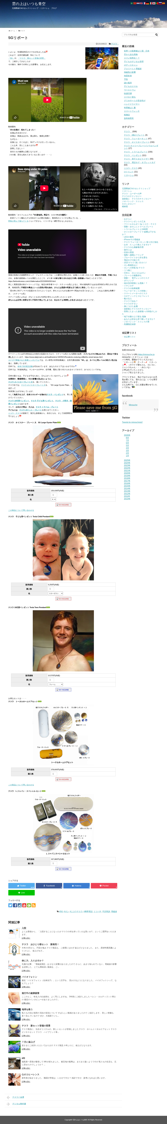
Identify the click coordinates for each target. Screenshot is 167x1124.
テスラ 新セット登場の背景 (36, 1025)
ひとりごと (129, 172)
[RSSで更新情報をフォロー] (34, 905)
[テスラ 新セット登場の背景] (14, 1031)
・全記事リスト (129, 337)
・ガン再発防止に (130, 265)
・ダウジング (128, 281)
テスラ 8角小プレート (134, 135)
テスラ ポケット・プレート (30, 410)
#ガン (66, 911)
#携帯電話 (88, 911)
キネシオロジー (129, 204)
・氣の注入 (127, 299)
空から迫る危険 (131, 54)
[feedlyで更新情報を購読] (29, 905)
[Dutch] (138, 3)
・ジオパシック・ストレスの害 (135, 322)
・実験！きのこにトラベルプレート (137, 227)
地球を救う (27, 1009)
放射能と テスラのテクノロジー (136, 199)
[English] (141, 3)
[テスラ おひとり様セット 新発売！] (14, 949)
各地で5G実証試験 (25, 366)
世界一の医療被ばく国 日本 (136, 51)
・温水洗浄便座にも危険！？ (134, 283)
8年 (23, 1058)
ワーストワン (130, 90)
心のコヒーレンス (30, 1074)
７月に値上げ (28, 1042)
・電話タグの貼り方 (131, 260)
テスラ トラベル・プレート (47, 407)
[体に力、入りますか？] (14, 966)
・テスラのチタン (130, 304)
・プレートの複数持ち (132, 275)
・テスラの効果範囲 (131, 288)
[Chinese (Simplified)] (135, 3)
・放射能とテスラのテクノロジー (136, 309)
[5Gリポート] (76, 885)
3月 (127, 451)
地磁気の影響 (130, 72)
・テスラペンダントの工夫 (133, 221)
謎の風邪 (128, 83)
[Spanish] (163, 3)
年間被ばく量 (130, 108)
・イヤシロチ (128, 286)
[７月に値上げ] (14, 1047)
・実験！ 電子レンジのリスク (135, 278)
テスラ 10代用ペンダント (18, 401)
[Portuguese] (157, 3)
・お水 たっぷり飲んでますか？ (136, 245)
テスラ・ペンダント (55, 394)
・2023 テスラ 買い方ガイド (134, 263)
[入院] (14, 933)
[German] (147, 3)
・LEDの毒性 (128, 237)
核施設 (127, 115)
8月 (127, 438)
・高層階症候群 (129, 324)
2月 (127, 453)
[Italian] (150, 3)
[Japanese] (154, 3)
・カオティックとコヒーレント (135, 296)
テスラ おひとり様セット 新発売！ (40, 944)
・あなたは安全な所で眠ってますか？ (138, 319)
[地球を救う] (14, 1014)
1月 (127, 456)
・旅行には (127, 250)
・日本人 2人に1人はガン (134, 273)
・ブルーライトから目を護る (134, 257)
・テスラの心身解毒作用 (133, 247)
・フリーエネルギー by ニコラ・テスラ (139, 224)
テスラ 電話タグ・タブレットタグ (139, 162)
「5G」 (11, 58)
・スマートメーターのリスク (134, 293)
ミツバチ (97, 911)
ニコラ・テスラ (14, 413)
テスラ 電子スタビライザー (136, 159)
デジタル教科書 (19, 1104)
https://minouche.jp (146, 354)
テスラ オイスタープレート (136, 142)
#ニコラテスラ (76, 911)
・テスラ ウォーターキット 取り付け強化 (140, 242)
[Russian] (160, 3)
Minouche (133, 405)
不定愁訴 (106, 911)
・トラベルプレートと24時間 (135, 229)
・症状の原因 (128, 252)
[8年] (14, 1063)
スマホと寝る (130, 97)
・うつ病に (127, 270)
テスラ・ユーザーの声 (132, 194)
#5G (61, 911)
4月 (127, 448)
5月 (127, 445)
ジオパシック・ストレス (133, 201)
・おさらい (127, 219)
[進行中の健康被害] (14, 998)
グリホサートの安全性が (134, 101)
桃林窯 (125, 206)
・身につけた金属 (130, 306)
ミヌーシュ (129, 175)
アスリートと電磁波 (133, 69)
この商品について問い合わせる (21, 510)
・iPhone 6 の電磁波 (131, 239)
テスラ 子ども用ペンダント (42, 401)
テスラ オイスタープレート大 (20, 382)
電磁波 (114, 911)
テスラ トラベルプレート (135, 152)
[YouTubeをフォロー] (24, 905)
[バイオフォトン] (14, 982)
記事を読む (26, 938)
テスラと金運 (18, 1097)
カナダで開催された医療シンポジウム (23, 360)
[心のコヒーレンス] (14, 1079)
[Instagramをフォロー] (20, 905)
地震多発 (128, 76)
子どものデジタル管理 (134, 62)
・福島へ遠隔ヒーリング (133, 255)
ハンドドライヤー (132, 104)
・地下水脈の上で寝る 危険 (134, 317)
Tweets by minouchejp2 (132, 422)
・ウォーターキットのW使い (134, 291)
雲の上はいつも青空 (29, 4)
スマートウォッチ (132, 111)
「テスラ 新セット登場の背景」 (32, 58)
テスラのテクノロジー (132, 196)
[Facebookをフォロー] (15, 905)
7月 (127, 440)
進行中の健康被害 (30, 993)
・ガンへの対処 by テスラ (133, 268)
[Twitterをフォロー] (10, 905)
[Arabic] (131, 3)
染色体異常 (129, 118)
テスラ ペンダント (133, 155)
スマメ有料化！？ (132, 58)
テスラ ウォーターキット (135, 139)
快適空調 (128, 93)
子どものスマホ (131, 86)
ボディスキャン (131, 65)
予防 (126, 79)
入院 (24, 928)
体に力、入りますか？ (33, 960)
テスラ (115, 44)
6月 (127, 443)
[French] (144, 3)
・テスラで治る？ (130, 301)
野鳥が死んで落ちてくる (18, 221)
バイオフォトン (29, 977)
